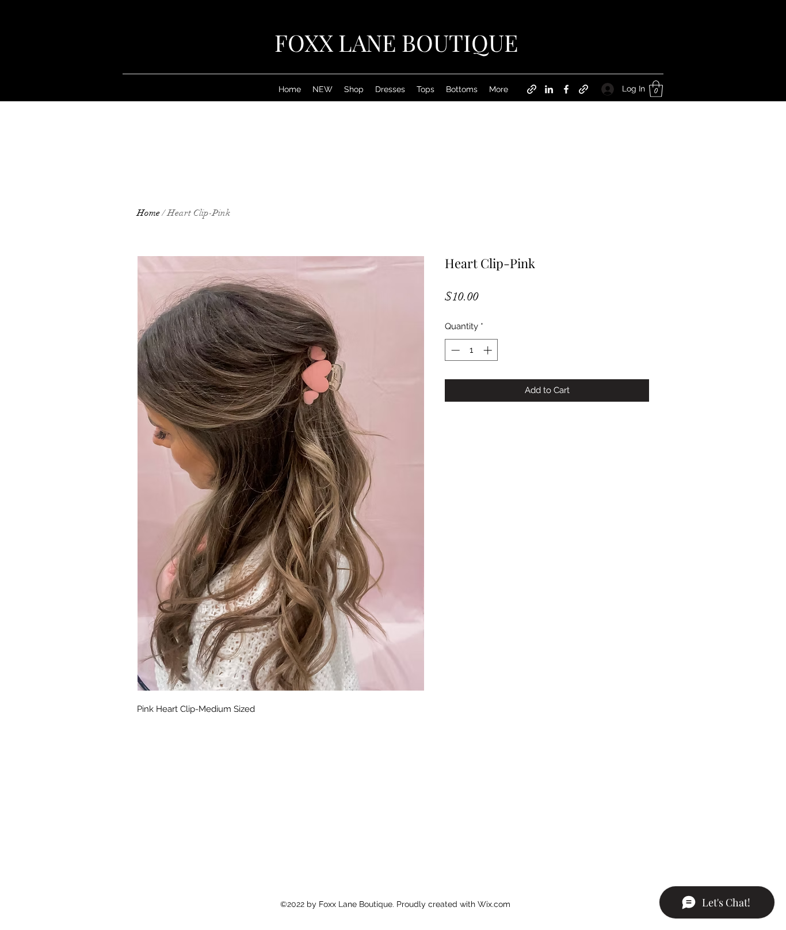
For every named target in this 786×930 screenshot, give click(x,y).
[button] (656, 89)
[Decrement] (454, 350)
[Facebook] (566, 89)
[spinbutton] (471, 350)
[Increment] (489, 350)
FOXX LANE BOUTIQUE (396, 42)
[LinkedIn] (549, 89)
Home (148, 213)
